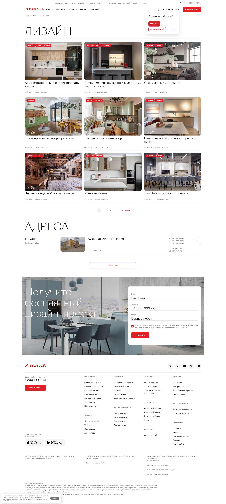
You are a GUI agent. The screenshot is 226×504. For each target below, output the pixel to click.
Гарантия (147, 420)
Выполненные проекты (124, 383)
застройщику (70, 3)
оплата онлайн (95, 3)
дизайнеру (82, 3)
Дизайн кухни (120, 394)
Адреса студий (150, 435)
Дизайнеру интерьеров (183, 390)
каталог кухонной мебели (43, 458)
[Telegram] (198, 366)
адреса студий (124, 3)
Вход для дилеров (180, 403)
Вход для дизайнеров (182, 409)
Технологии (89, 402)
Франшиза (177, 383)
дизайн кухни (29, 458)
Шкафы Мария (90, 394)
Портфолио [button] (61, 9)
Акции (83, 9)
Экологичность (120, 417)
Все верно (154, 24)
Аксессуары (89, 433)
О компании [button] (94, 9)
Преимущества (91, 406)
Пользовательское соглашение (158, 465)
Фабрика (177, 428)
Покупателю (148, 377)
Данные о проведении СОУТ (95, 463)
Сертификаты (120, 425)
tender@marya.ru (92, 458)
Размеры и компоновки (124, 398)
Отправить (140, 335)
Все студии (113, 265)
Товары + (88, 415)
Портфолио (118, 377)
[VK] (170, 366)
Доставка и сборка (151, 416)
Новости (177, 432)
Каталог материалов (122, 407)
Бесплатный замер (151, 412)
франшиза (59, 3)
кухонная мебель (68, 456)
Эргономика (119, 421)
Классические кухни (93, 386)
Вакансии (177, 440)
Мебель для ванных (93, 398)
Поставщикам (179, 394)
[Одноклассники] (177, 366)
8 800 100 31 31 (195, 3)
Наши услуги (148, 402)
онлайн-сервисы (139, 3)
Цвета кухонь (120, 413)
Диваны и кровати (92, 421)
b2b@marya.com (153, 460)
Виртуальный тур (180, 436)
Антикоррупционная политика (157, 474)
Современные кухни (93, 383)
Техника (88, 425)
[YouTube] (184, 366)
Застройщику (179, 386)
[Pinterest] (191, 366)
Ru (181, 3)
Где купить (147, 429)
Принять (55, 498)
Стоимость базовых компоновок (152, 391)
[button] (171, 9)
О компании (178, 422)
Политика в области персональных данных (162, 470)
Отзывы (117, 390)
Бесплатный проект (152, 408)
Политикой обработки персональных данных (170, 328)
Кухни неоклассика (92, 390)
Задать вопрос (35, 388)
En (184, 3)
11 (122, 211)
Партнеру (177, 377)
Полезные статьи (121, 386)
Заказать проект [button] (192, 9)
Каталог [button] (49, 9)
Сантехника (89, 429)
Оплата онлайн (150, 386)
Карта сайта (178, 444)
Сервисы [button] (73, 9)
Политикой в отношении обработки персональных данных (22, 498)
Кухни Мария (89, 377)
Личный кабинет (150, 383)
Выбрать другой (157, 29)
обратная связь (110, 3)
